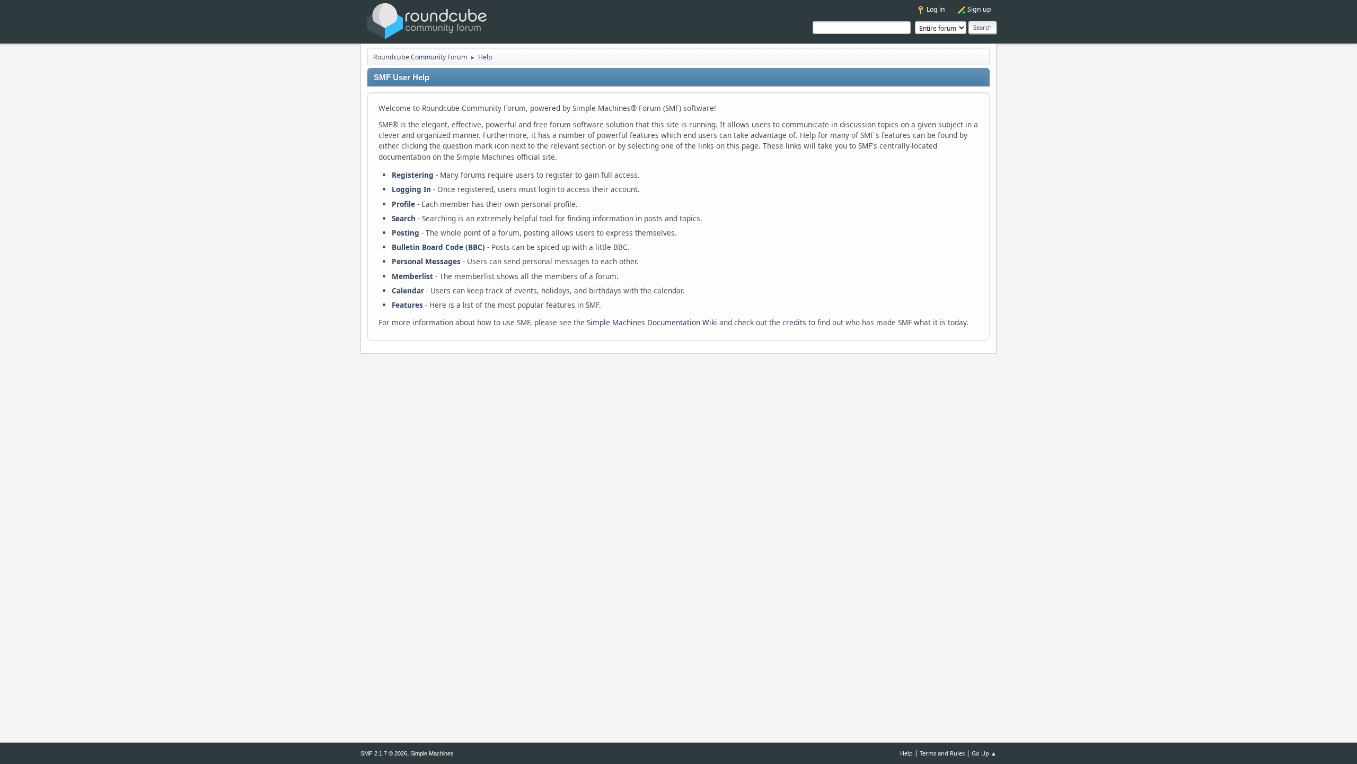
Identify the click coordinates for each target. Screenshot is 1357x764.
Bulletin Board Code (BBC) (438, 247)
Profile (403, 204)
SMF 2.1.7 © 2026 (383, 753)
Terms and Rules (942, 753)
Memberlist (412, 276)
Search (404, 218)
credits (794, 322)
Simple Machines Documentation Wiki (652, 322)
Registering (413, 175)
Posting (405, 233)
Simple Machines (432, 753)
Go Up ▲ (984, 753)
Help (906, 753)
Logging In (411, 189)
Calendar (408, 290)
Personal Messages (426, 261)
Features (407, 305)
